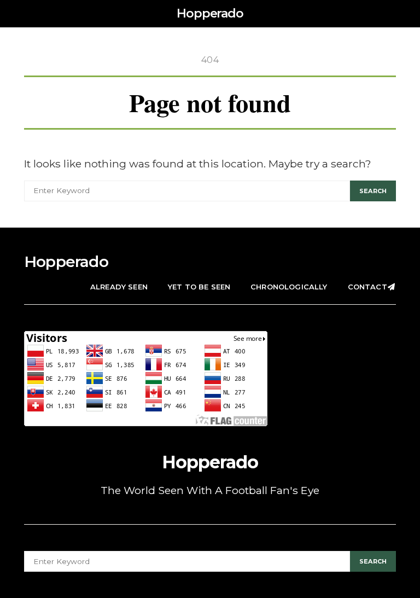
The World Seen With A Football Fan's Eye (210, 490)
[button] (392, 13)
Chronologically (288, 286)
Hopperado (210, 13)
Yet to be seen (199, 286)
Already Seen (119, 286)
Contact (367, 286)
